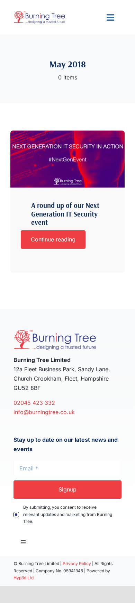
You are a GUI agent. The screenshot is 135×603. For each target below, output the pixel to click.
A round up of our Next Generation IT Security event (65, 214)
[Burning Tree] (67, 133)
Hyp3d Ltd (24, 577)
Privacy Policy (77, 563)
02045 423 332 (35, 402)
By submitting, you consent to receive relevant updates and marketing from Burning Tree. (67, 514)
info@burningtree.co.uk (44, 412)
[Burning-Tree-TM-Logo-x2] (39, 13)
